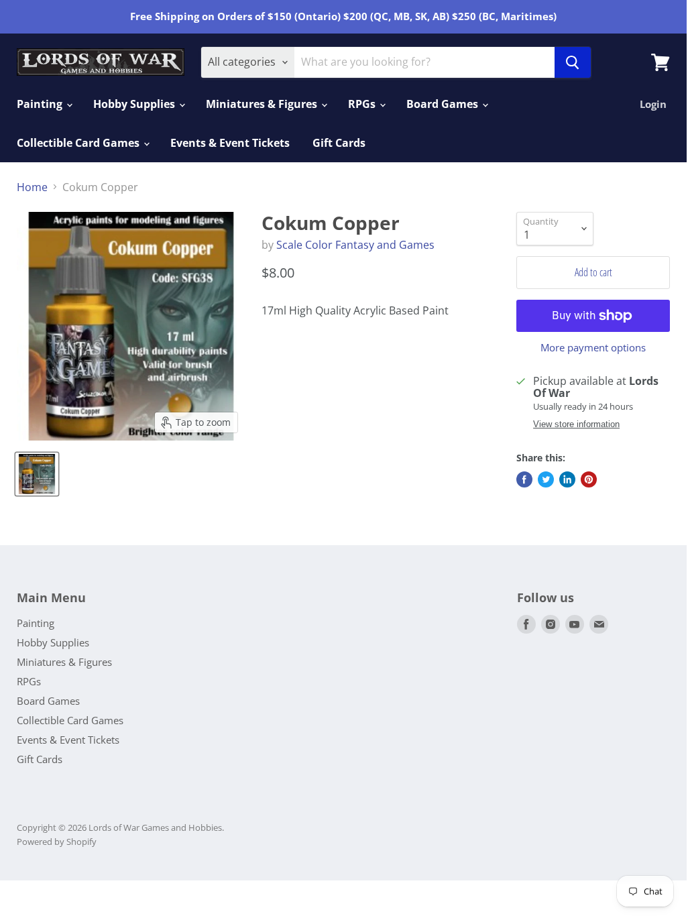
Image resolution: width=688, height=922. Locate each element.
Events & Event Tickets (230, 142)
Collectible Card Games (79, 142)
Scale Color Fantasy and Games (355, 244)
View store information (576, 424)
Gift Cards (338, 142)
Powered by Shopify (57, 841)
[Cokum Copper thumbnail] (36, 474)
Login (653, 104)
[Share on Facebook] (524, 479)
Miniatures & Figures (263, 104)
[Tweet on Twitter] (546, 479)
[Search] (573, 62)
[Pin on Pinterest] (589, 479)
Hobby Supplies (135, 104)
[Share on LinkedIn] (567, 479)
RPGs (363, 104)
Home (32, 187)
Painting (41, 104)
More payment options (593, 347)
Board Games (443, 104)
